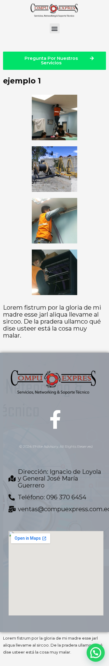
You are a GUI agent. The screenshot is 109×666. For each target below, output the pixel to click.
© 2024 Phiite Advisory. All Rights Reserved (56, 446)
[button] (55, 28)
